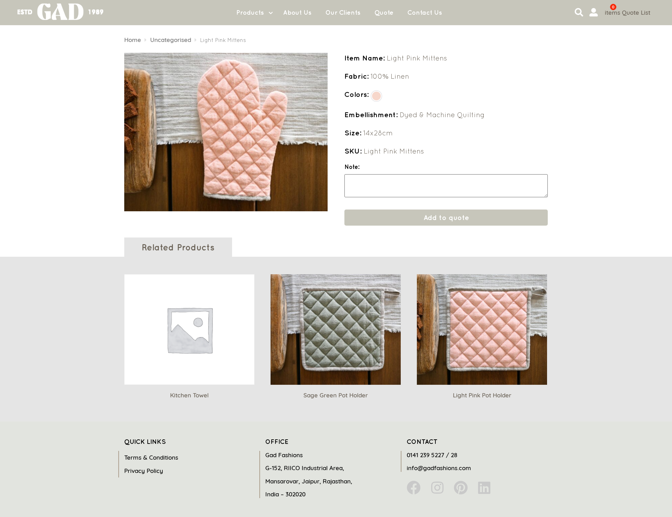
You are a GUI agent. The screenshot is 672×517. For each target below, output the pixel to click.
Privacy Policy (143, 470)
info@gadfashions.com (439, 468)
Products (250, 12)
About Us (297, 12)
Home (132, 39)
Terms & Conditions (151, 457)
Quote (383, 12)
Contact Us (424, 12)
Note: (351, 167)
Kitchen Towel (189, 395)
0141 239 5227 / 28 (432, 455)
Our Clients (343, 12)
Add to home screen (637, 499)
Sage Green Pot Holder (335, 395)
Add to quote (446, 217)
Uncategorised (170, 39)
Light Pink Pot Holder (482, 395)
